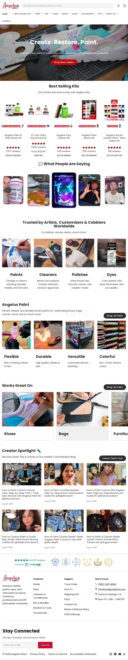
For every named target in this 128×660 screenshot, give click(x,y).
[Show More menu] (69, 14)
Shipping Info (71, 594)
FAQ (100, 14)
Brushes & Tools (42, 607)
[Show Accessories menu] (95, 14)
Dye (46, 14)
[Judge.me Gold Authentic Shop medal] (87, 562)
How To (68, 589)
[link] (16, 266)
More (65, 14)
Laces (74, 14)
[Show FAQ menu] (103, 14)
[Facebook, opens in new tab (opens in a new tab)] (115, 654)
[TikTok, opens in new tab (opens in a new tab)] (124, 654)
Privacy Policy (37, 654)
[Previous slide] (8, 190)
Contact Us (70, 604)
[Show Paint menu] (42, 14)
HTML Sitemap (72, 614)
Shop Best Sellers (64, 62)
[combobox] (67, 6)
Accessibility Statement (83, 654)
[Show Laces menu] (79, 14)
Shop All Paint (115, 315)
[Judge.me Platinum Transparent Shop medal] (76, 562)
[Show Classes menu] (11, 21)
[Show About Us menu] (117, 14)
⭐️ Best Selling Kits (21, 14)
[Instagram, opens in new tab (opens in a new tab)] (111, 654)
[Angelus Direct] (10, 6)
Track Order (71, 584)
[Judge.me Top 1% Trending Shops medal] (108, 562)
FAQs (67, 599)
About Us (111, 14)
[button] (123, 5)
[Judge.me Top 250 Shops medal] (98, 562)
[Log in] (117, 5)
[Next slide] (120, 190)
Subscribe (45, 645)
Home (4, 14)
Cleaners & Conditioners (40, 596)
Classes (6, 21)
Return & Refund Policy (76, 609)
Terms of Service (57, 654)
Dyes (36, 589)
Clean (55, 14)
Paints (36, 584)
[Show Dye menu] (50, 14)
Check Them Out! (112, 458)
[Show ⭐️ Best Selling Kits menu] (33, 14)
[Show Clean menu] (60, 14)
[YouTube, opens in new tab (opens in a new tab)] (119, 654)
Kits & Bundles (41, 602)
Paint (38, 14)
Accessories (88, 14)
